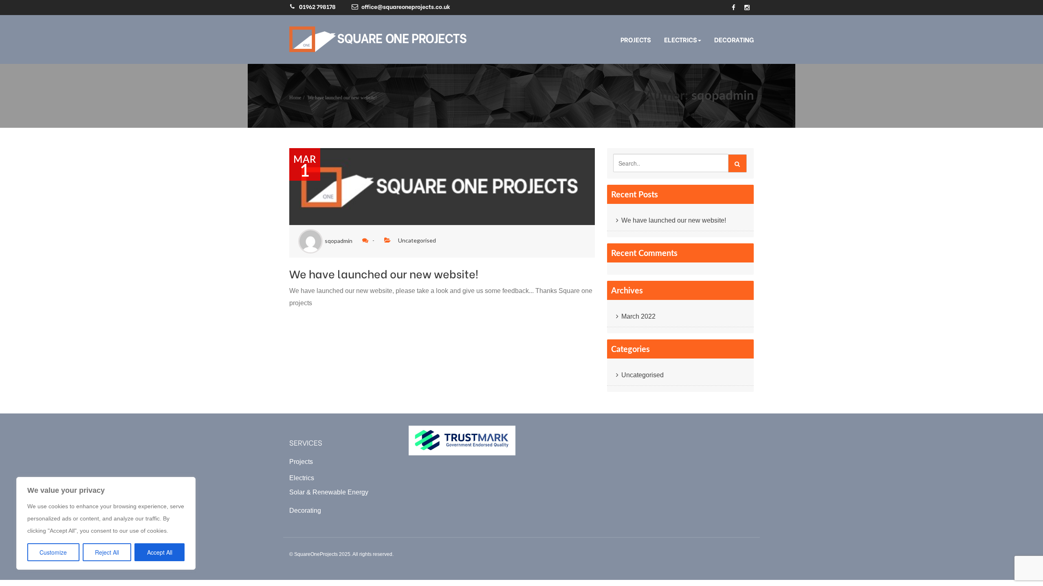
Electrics (680, 39)
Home (295, 98)
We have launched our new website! (342, 98)
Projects (636, 39)
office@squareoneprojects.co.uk (405, 6)
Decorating (734, 39)
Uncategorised (417, 240)
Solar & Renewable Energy (328, 492)
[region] (106, 523)
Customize (53, 552)
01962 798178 (317, 6)
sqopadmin (722, 95)
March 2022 (638, 316)
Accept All (159, 552)
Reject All (107, 552)
